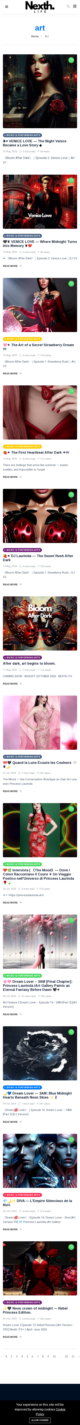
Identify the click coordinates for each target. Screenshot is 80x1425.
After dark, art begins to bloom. (29, 663)
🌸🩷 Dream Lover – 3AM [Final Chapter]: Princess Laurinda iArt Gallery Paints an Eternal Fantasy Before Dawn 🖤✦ (37, 986)
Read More (10, 266)
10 (54, 1356)
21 (73, 1356)
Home (35, 36)
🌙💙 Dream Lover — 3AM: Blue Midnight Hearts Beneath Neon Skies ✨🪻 (37, 1095)
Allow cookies (40, 1420)
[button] (6, 7)
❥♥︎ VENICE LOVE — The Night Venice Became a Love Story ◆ (34, 143)
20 (66, 1356)
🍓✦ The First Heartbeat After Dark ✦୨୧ (36, 452)
